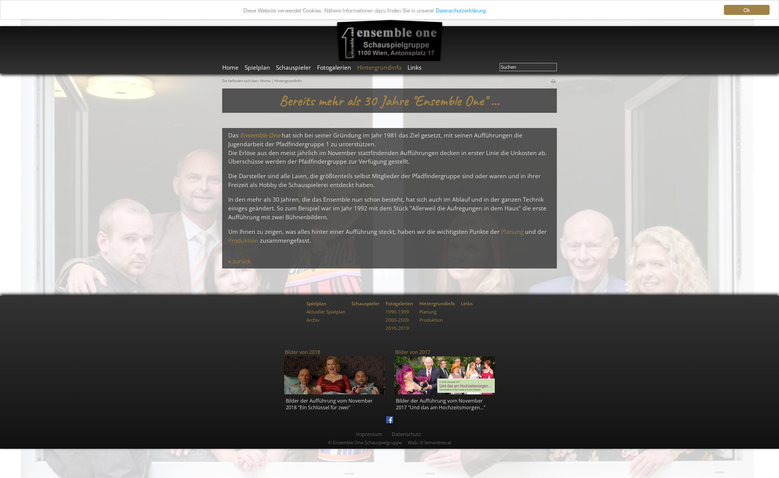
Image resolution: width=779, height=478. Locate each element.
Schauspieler (365, 303)
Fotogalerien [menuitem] (334, 67)
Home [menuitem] (230, 67)
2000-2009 (397, 320)
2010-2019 (397, 328)
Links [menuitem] (414, 67)
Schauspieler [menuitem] (293, 67)
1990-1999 (397, 312)
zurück (241, 261)
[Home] (390, 40)
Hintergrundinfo (288, 80)
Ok (746, 10)
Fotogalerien (399, 303)
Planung (512, 231)
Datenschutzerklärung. (461, 10)
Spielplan (316, 303)
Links (467, 303)
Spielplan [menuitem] (257, 67)
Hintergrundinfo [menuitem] (379, 67)
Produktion (243, 240)
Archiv (313, 320)
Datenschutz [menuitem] (406, 434)
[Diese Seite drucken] (554, 80)
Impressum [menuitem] (369, 434)
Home (265, 80)
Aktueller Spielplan (325, 312)
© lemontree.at (435, 442)
